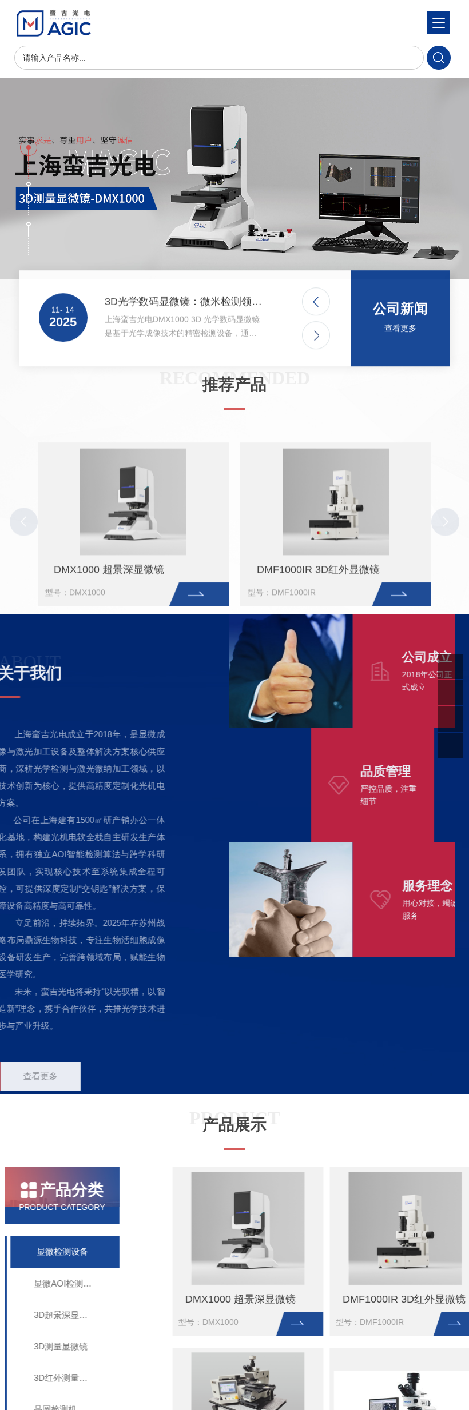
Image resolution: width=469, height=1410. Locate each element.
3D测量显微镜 (71, 1346)
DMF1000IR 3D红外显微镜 (318, 554)
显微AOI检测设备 (77, 1283)
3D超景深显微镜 (75, 1315)
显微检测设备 (72, 1251)
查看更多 (400, 320)
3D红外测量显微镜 (79, 1378)
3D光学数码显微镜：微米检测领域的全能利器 (185, 293)
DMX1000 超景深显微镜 (109, 554)
